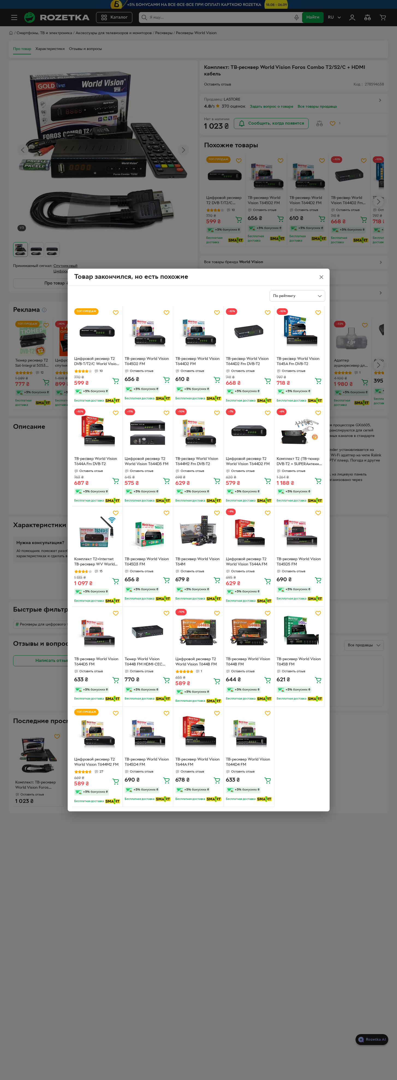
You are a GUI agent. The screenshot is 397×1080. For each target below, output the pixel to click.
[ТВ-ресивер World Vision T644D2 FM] (198, 331)
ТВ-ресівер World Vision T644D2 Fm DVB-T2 (247, 361)
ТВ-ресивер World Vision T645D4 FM (147, 762)
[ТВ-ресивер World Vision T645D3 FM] (148, 532)
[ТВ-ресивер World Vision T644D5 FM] (97, 632)
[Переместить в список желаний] (115, 312)
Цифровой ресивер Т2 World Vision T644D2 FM (248, 461)
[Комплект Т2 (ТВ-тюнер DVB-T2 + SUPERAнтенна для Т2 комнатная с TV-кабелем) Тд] (300, 432)
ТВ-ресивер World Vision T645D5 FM (299, 561)
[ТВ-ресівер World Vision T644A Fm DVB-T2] (97, 432)
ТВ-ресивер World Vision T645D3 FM (147, 561)
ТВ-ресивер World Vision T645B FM (299, 662)
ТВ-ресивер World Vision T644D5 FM (96, 662)
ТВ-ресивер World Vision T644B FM (248, 662)
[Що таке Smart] (112, 400)
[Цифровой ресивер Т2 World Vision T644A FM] (249, 532)
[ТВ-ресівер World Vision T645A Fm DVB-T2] (300, 331)
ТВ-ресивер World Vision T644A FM (197, 762)
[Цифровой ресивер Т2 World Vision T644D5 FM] (148, 432)
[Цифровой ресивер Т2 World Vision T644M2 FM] (97, 732)
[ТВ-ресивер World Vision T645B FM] (300, 632)
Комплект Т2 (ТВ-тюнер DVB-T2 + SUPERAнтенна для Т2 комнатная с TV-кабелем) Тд (299, 462)
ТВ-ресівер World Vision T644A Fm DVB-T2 (95, 461)
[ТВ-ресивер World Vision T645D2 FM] (148, 331)
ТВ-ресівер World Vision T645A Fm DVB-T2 (298, 361)
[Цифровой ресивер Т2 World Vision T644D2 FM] (249, 432)
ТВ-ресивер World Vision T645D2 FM (147, 361)
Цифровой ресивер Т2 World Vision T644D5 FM (146, 461)
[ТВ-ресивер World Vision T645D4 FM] (148, 732)
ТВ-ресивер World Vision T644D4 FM (248, 762)
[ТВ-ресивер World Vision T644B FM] (249, 632)
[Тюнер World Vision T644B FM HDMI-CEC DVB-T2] (148, 632)
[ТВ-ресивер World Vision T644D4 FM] (249, 732)
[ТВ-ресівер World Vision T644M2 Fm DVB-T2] (198, 432)
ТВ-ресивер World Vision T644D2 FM (197, 361)
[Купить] (115, 380)
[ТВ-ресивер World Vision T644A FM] (198, 732)
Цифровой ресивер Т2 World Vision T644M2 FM (96, 762)
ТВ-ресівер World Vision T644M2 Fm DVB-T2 (196, 461)
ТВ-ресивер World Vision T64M (197, 561)
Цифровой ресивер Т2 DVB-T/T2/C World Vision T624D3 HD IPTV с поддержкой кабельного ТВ (96, 362)
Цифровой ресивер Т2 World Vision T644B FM (196, 662)
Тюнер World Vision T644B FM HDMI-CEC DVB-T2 (143, 662)
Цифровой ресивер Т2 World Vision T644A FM (246, 561)
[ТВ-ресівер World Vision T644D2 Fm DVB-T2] (249, 331)
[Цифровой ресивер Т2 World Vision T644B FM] (198, 632)
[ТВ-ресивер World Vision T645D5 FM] (300, 532)
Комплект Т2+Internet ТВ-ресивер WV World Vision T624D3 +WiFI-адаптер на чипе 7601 (94, 562)
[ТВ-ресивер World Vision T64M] (198, 532)
